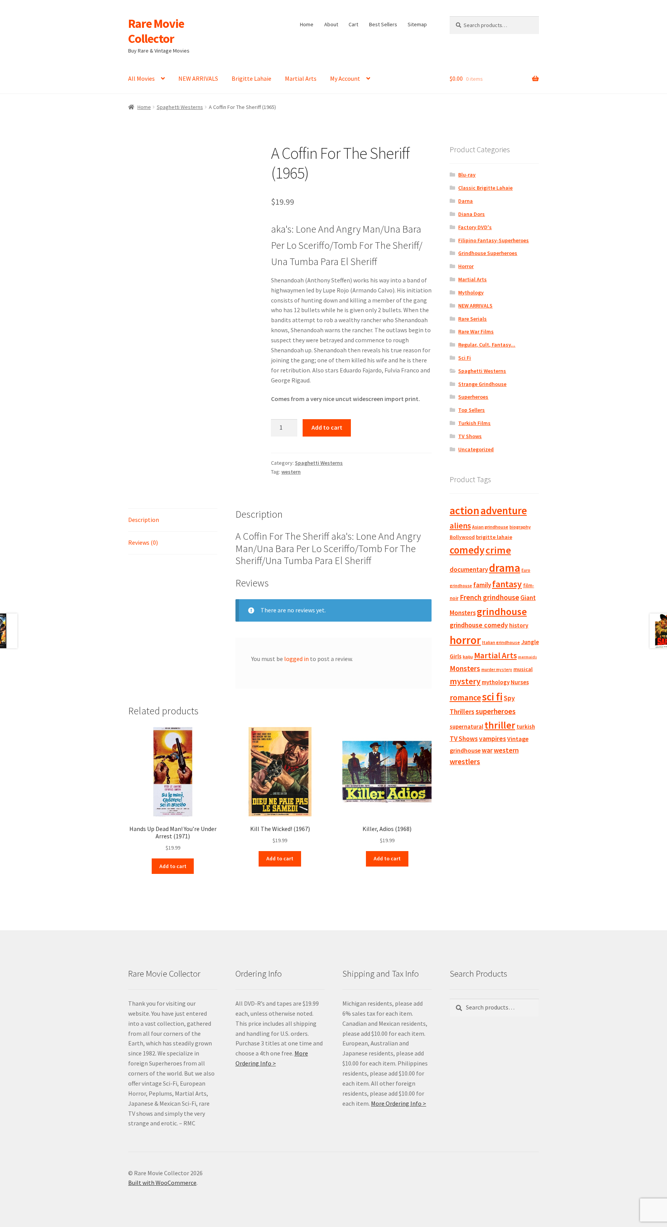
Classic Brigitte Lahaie (485, 187)
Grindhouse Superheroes (487, 253)
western (291, 471)
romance (465, 697)
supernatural (466, 726)
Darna (465, 200)
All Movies (141, 78)
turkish (525, 726)
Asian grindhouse (490, 527)
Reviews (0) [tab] (143, 542)
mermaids (527, 656)
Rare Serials (472, 318)
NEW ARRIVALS (198, 78)
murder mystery (496, 669)
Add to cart (326, 427)
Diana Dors (471, 214)
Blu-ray (467, 174)
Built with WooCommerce (162, 1182)
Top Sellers (471, 409)
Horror (466, 266)
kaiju (468, 656)
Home (306, 24)
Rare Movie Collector (156, 31)
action (464, 510)
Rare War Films (476, 331)
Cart (353, 24)
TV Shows (470, 436)
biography (520, 527)
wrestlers (465, 761)
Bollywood (462, 537)
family (482, 585)
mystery (465, 681)
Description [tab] (143, 519)
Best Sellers (383, 24)
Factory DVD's (475, 227)
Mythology (471, 292)
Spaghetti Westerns (180, 107)
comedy (467, 550)
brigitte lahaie (494, 537)
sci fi (492, 696)
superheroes (496, 711)
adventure (504, 510)
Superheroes (473, 396)
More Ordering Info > (398, 1103)
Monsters (465, 668)
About (331, 24)
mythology (496, 682)
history (518, 625)
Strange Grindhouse (482, 384)
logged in (296, 659)
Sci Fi (464, 357)
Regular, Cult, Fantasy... (486, 344)
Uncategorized (476, 449)
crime (498, 550)
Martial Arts (301, 78)
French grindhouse (489, 597)
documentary (469, 569)
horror (465, 640)
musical (523, 669)
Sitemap (417, 24)
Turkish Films (474, 423)
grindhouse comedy (479, 624)
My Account (345, 78)
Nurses (520, 682)
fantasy (507, 584)
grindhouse (502, 611)
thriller (499, 725)
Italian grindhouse (501, 642)
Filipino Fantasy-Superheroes (493, 240)
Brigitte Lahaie (251, 78)
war (487, 750)
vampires (492, 738)
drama (504, 568)
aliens (460, 525)
